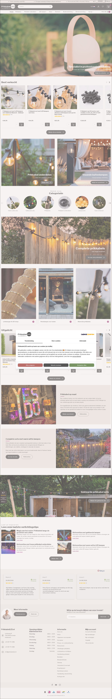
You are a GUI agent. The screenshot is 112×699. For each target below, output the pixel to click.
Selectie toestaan (56, 365)
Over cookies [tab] (56, 341)
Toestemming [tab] (29, 341)
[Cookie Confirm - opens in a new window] (87, 334)
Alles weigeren (30, 365)
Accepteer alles (81, 365)
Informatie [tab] (83, 341)
